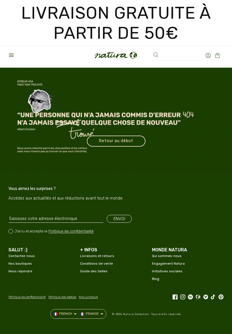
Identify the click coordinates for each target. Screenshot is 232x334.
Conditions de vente (96, 264)
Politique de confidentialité (71, 231)
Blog (155, 279)
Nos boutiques (20, 264)
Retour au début (116, 140)
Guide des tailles (94, 271)
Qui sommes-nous (167, 256)
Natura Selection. (136, 314)
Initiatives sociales (167, 271)
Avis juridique (88, 297)
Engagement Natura (168, 264)
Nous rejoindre (20, 271)
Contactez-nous (21, 256)
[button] (11, 55)
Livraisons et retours (97, 256)
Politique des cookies (62, 297)
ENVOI (119, 218)
